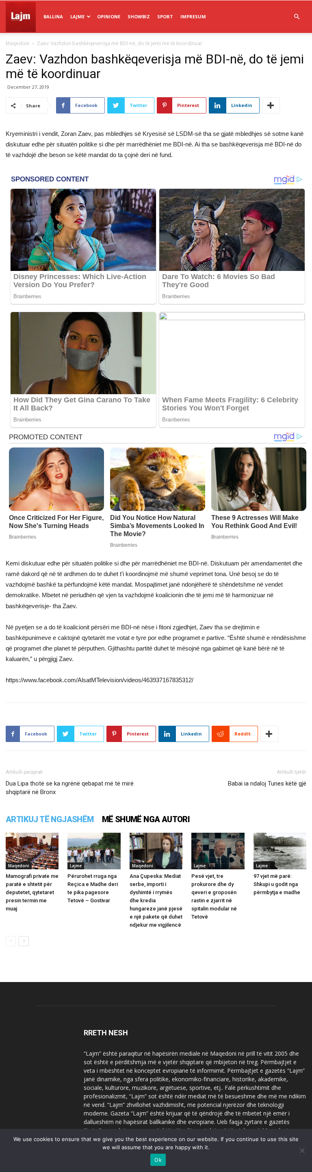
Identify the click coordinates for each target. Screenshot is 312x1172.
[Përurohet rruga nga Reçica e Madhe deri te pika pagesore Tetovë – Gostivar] (93, 851)
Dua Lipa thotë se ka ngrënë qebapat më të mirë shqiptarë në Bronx (70, 788)
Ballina (53, 16)
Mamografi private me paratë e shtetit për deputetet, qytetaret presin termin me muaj (32, 892)
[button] (296, 17)
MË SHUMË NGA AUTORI (146, 819)
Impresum (193, 16)
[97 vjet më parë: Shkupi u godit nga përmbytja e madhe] (280, 851)
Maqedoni (17, 43)
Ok (158, 1160)
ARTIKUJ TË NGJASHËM (50, 819)
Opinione (108, 16)
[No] (302, 1150)
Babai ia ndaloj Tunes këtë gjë (267, 783)
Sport (165, 16)
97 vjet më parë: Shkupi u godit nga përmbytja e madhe (277, 884)
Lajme (77, 16)
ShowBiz (139, 16)
